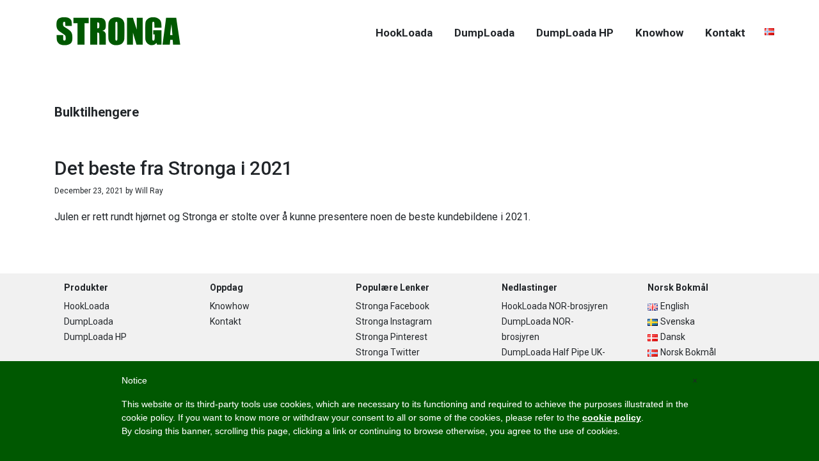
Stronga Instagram (394, 321)
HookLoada (86, 306)
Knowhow (230, 306)
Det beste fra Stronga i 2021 (173, 168)
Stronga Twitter (388, 352)
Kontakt (225, 321)
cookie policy (611, 417)
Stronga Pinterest (391, 337)
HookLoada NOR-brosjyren (555, 306)
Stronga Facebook (392, 306)
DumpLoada (88, 321)
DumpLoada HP (95, 337)
